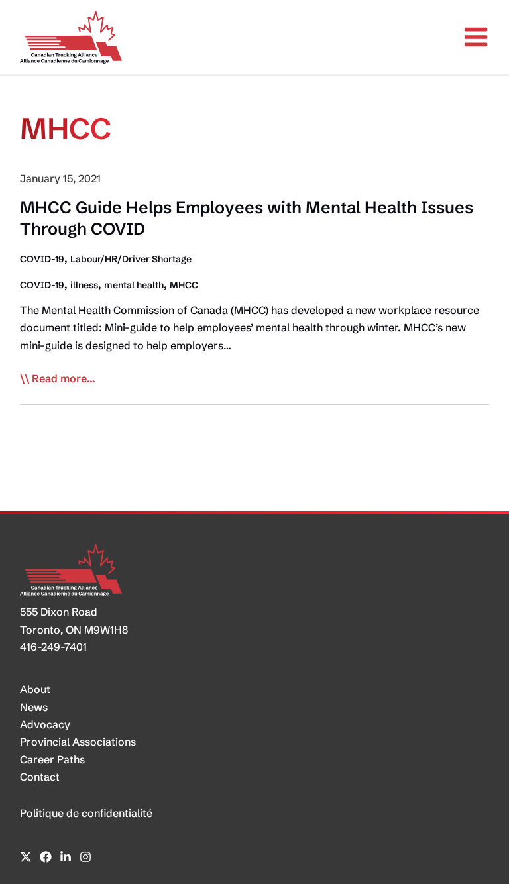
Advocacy (45, 724)
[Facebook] (46, 857)
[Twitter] (26, 857)
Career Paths (52, 759)
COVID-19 (42, 259)
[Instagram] (85, 857)
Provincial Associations (78, 741)
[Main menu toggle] (476, 37)
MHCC (184, 285)
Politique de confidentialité (86, 813)
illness (84, 285)
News (34, 707)
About (35, 689)
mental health (134, 285)
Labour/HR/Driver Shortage (131, 259)
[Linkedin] (66, 857)
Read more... (63, 379)
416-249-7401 (53, 646)
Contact (40, 776)
